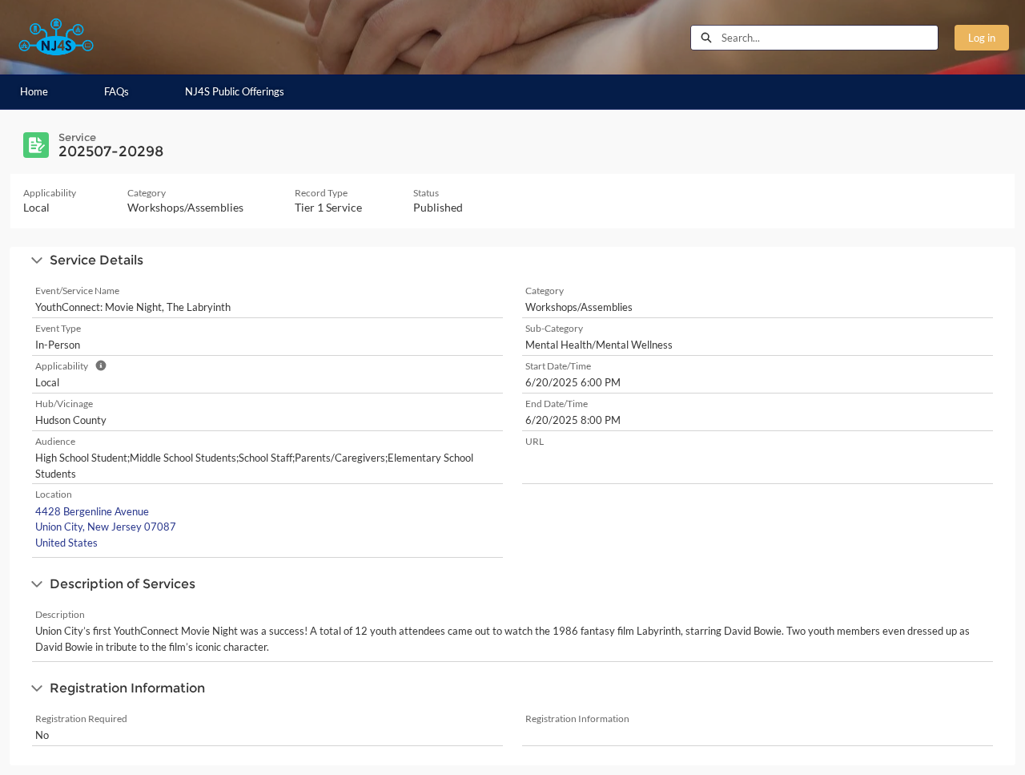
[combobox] (830, 38)
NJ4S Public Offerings (234, 91)
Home (34, 91)
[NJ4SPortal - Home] (56, 37)
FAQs (116, 91)
